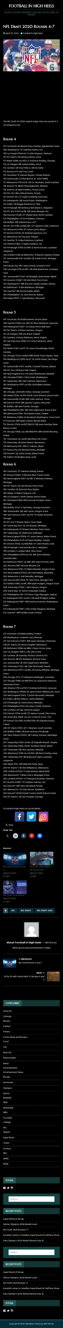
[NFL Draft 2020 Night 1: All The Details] (41, 858)
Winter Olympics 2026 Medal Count (20, 1224)
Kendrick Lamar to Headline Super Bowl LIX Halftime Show (31, 1235)
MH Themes (49, 1324)
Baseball (7, 1098)
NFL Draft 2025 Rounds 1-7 (15, 1230)
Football (7, 1118)
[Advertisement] (31, 97)
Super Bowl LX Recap (13, 1219)
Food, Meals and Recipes (15, 1037)
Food (6, 1041)
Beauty (6, 1021)
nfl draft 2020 (44, 910)
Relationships (9, 1058)
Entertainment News (13, 1072)
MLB (5, 1102)
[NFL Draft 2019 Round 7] (15, 887)
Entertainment (10, 1068)
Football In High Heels (33, 33)
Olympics (7, 1088)
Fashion (6, 1026)
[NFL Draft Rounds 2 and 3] (15, 858)
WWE (6, 1164)
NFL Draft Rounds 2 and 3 (14, 868)
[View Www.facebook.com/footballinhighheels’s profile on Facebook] (4, 1188)
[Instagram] (43, 817)
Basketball (8, 1108)
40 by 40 (7, 1011)
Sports (6, 1093)
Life (5, 1047)
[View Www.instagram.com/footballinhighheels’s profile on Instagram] (12, 1188)
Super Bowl (8, 1138)
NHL (5, 1153)
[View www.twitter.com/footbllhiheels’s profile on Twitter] (8, 1310)
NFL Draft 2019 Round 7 (14, 895)
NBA (5, 1112)
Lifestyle (7, 1016)
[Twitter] (31, 817)
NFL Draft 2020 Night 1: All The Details (41, 868)
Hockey (7, 1149)
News (6, 1063)
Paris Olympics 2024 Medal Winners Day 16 (23, 1241)
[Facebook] (19, 817)
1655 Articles (51, 943)
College (7, 1122)
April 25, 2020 (12, 33)
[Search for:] (31, 1199)
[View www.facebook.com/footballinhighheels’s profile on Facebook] (4, 1310)
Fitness (6, 1032)
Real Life (7, 1052)
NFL (5, 1128)
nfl (13, 910)
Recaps (6, 1077)
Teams (6, 1143)
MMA (6, 1159)
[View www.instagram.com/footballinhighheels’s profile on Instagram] (12, 1310)
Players (6, 1132)
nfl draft (26, 910)
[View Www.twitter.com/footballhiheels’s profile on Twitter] (8, 1188)
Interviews (8, 1082)
